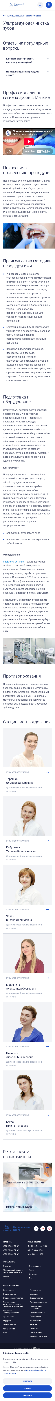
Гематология (35, 1316)
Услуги (6, 1276)
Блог (31, 1278)
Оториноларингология (13, 1298)
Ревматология (9, 1324)
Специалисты (34, 1266)
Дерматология (36, 1298)
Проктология (9, 1316)
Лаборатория (9, 1328)
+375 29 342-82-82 (11, 1250)
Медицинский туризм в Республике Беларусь (13, 1271)
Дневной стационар (38, 1336)
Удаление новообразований (11, 1311)
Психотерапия (36, 1332)
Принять (27, 1388)
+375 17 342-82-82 (11, 1246)
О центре (7, 1266)
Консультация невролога (36, 1307)
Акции (31, 1270)
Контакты (33, 1274)
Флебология (8, 1290)
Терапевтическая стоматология (24, 15)
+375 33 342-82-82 (11, 1254)
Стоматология (9, 1294)
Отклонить (27, 1395)
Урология (34, 1294)
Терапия (33, 1324)
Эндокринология (37, 1312)
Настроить (27, 1381)
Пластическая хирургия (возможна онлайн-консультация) (13, 1304)
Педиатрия (35, 1328)
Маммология (35, 1320)
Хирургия (7, 1320)
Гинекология (35, 1290)
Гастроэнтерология (38, 1302)
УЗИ (5, 1332)
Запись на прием (49, 5)
